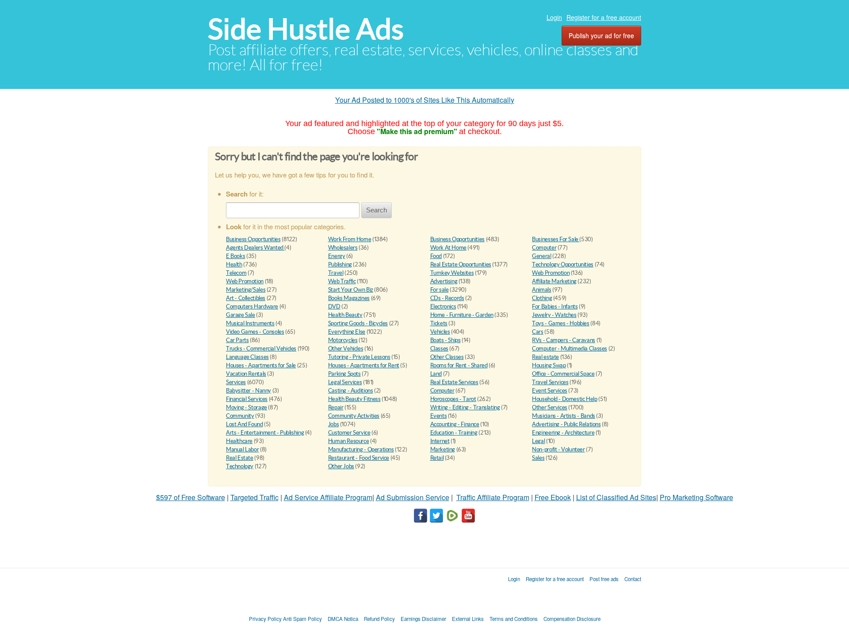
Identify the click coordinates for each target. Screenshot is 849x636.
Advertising (444, 281)
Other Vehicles (345, 348)
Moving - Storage (246, 407)
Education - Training (454, 432)
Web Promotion (551, 273)
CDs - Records (447, 298)
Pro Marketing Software (696, 497)
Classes (439, 348)
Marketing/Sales (245, 289)
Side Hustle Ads (306, 29)
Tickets (438, 323)
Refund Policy (379, 618)
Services (236, 382)
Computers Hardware (252, 306)
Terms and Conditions (514, 618)
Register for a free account (603, 17)
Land (436, 373)
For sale (439, 289)
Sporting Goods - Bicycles (358, 323)
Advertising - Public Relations (566, 424)
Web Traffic (342, 281)
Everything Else (346, 331)
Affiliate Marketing (554, 281)
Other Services (549, 407)
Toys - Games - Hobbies (560, 323)
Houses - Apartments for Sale (261, 365)
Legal (538, 441)
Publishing (340, 264)
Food (436, 256)
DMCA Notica (343, 618)
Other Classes (447, 357)
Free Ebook (553, 497)
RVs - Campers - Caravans (563, 340)
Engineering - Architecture (563, 432)
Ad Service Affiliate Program (328, 497)
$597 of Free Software (190, 497)
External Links (468, 618)
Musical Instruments (250, 323)
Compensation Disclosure (571, 618)
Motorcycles (343, 340)
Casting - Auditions (350, 390)
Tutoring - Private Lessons (359, 357)
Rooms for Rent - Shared (459, 365)
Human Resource (348, 441)
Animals (541, 289)
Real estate (545, 357)
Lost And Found (244, 424)
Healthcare (239, 441)
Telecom (236, 273)
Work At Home (448, 247)
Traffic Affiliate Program (492, 497)
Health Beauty (345, 315)
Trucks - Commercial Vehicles (261, 348)
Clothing (542, 298)
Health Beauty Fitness (354, 399)
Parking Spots (344, 373)
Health (234, 264)
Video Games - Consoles (255, 331)
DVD (334, 306)
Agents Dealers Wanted (255, 247)
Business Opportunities (253, 239)
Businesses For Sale (555, 239)
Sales (538, 458)
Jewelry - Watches (554, 315)
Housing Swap (549, 365)
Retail (437, 458)
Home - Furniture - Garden (461, 315)
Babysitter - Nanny (248, 390)
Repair (336, 407)
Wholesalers (343, 247)
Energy (336, 256)
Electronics (443, 306)
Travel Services (550, 382)
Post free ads (604, 578)
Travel (336, 273)
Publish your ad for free (601, 35)
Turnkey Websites (452, 273)
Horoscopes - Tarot (453, 399)
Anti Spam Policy (302, 618)
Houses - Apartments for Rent (363, 365)
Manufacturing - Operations (361, 449)
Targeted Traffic (254, 497)
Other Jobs (341, 466)
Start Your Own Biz (350, 289)
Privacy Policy (265, 618)
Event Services (549, 390)
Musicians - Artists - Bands (563, 415)
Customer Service (349, 432)
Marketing (442, 449)
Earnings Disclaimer (423, 618)
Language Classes (247, 357)
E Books (235, 256)
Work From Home (349, 239)
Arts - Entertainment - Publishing (265, 432)
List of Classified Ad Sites (616, 497)
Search (376, 210)
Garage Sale (240, 315)
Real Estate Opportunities (460, 264)
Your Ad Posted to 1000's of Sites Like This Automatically (424, 100)
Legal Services (345, 382)
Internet (440, 441)
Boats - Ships (445, 340)
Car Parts (237, 340)
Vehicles (440, 331)
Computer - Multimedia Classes (569, 348)
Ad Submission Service (412, 497)
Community (240, 415)
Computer (544, 247)
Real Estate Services (454, 382)
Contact (632, 578)
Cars (537, 331)
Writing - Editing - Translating (465, 407)
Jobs (333, 424)
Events (438, 415)
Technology (239, 466)
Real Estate (239, 458)
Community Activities (353, 415)
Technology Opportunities (562, 264)
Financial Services (247, 399)
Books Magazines (349, 298)
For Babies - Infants (554, 306)
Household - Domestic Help (564, 399)
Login (554, 17)
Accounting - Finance (454, 424)
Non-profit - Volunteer (558, 449)
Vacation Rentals (246, 373)
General (541, 256)
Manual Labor (242, 449)
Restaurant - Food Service (358, 458)
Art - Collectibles (245, 298)
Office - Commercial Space (563, 373)
